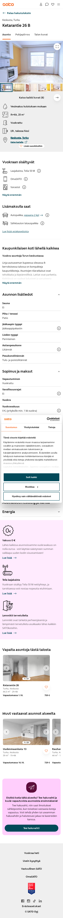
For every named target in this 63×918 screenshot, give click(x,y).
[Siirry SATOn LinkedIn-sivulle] (40, 901)
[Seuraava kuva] (57, 97)
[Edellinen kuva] (6, 668)
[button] (39, 171)
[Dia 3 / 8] (31, 87)
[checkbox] (46, 687)
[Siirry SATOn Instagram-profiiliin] (28, 901)
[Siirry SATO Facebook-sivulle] (22, 901)
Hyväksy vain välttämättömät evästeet (31, 496)
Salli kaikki (31, 477)
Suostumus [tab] (11, 427)
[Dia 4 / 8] (44, 87)
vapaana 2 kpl (31, 215)
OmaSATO (31, 876)
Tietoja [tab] (51, 427)
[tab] (6, 34)
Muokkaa (30, 486)
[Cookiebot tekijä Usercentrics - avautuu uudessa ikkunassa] (47, 419)
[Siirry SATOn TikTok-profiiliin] (34, 901)
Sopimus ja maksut (17, 371)
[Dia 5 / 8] (56, 87)
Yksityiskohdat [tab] (31, 427)
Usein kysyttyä (31, 860)
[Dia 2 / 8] (19, 87)
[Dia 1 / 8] (6, 87)
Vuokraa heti (31, 853)
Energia (8, 512)
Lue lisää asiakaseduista (15, 231)
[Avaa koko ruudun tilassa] (57, 46)
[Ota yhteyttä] (47, 4)
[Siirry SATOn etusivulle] (8, 4)
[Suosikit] (53, 4)
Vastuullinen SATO (31, 868)
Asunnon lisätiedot (17, 294)
